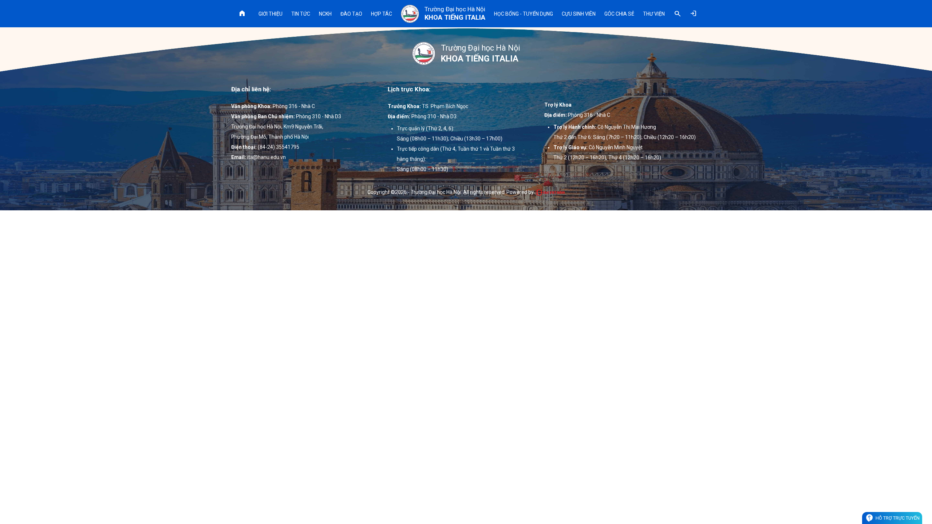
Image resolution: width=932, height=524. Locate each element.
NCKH (325, 14)
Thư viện (654, 14)
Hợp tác (381, 14)
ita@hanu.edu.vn (266, 157)
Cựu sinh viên (579, 14)
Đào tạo (351, 14)
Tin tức (300, 14)
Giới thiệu (270, 14)
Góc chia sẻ (619, 14)
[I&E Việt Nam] (550, 192)
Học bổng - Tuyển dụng (523, 14)
